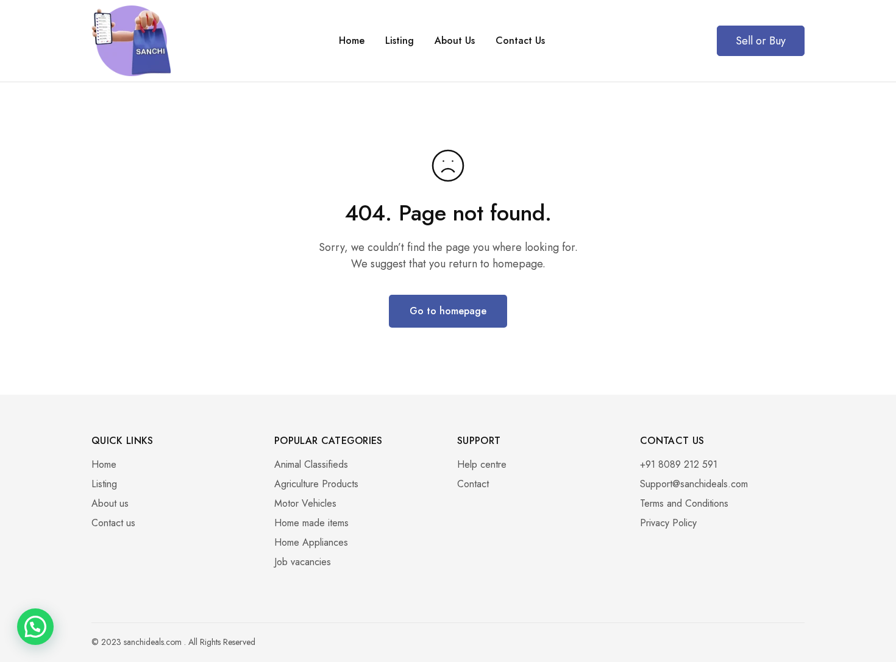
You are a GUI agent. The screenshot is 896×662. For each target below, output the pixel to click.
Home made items (311, 523)
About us (110, 503)
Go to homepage (448, 311)
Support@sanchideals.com (694, 484)
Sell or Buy (761, 41)
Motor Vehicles (305, 503)
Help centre (482, 464)
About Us (455, 41)
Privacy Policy (668, 523)
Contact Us (520, 41)
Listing (399, 41)
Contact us (113, 523)
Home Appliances (311, 542)
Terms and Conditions (684, 503)
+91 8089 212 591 (678, 464)
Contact (473, 484)
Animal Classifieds (311, 464)
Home (351, 41)
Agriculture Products (316, 484)
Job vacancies (302, 562)
